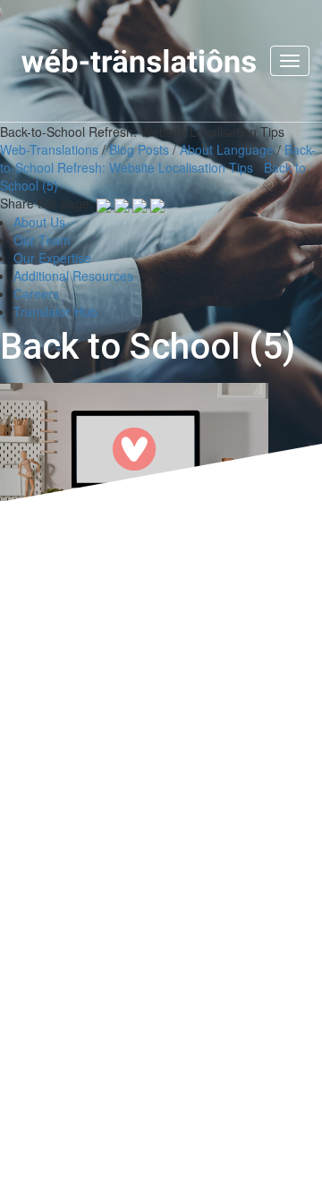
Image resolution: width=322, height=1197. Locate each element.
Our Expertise (52, 258)
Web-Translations (49, 149)
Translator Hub (55, 311)
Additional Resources (73, 275)
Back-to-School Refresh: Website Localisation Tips (158, 158)
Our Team (42, 240)
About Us (39, 222)
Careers (36, 293)
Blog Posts (139, 149)
